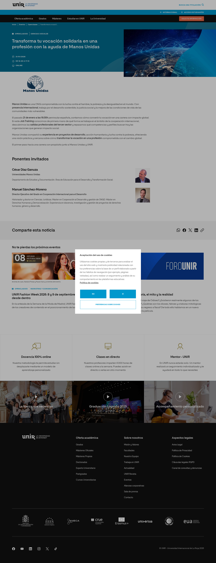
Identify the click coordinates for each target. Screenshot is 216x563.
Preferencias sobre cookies (108, 304)
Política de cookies (89, 283)
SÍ (123, 294)
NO (93, 294)
